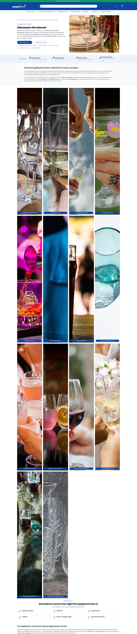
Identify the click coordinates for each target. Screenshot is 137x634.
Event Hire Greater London (41, 19)
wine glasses (42, 79)
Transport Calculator (40, 42)
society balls (100, 631)
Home (18, 19)
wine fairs (91, 631)
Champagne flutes (54, 79)
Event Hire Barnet (53, 19)
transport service (39, 34)
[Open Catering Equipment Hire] (55, 11)
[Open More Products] (80, 11)
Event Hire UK (30, 19)
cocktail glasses (72, 79)
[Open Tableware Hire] (68, 11)
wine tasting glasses (23, 633)
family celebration (67, 77)
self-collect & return (50, 36)
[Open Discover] (88, 11)
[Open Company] (98, 11)
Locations (23, 19)
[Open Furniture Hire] (35, 11)
